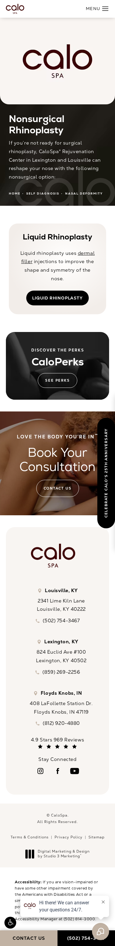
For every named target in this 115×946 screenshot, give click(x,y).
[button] (10, 923)
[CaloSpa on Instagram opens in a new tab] (40, 771)
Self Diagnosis (42, 193)
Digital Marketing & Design (63, 853)
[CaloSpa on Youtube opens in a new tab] (75, 771)
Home (14, 193)
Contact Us (58, 488)
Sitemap (96, 837)
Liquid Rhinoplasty (57, 298)
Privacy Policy (69, 837)
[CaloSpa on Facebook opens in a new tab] (57, 771)
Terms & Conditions (30, 837)
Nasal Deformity (84, 193)
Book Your (57, 454)
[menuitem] (40, 771)
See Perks (57, 380)
